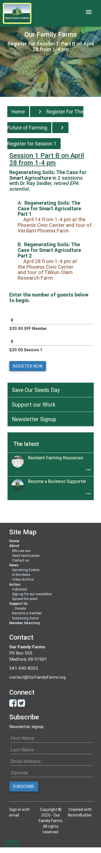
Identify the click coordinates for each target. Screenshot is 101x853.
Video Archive (23, 579)
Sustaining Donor (25, 618)
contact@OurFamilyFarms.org (37, 677)
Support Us (18, 603)
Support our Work (34, 404)
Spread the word (24, 599)
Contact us (20, 560)
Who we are (21, 551)
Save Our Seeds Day (36, 389)
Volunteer (19, 589)
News (14, 565)
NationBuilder (80, 815)
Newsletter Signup (34, 419)
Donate (20, 608)
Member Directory (24, 623)
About (14, 546)
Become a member (27, 613)
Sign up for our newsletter (32, 594)
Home (18, 111)
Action (14, 584)
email (14, 815)
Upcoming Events (26, 570)
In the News (21, 575)
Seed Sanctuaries (26, 555)
